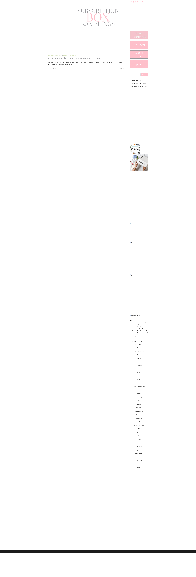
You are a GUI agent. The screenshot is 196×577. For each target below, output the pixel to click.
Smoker (139, 439)
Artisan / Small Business (139, 344)
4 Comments (53, 68)
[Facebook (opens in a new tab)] (133, 2)
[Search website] (146, 2)
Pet (139, 428)
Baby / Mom (139, 347)
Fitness (139, 372)
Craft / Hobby (139, 365)
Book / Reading (139, 355)
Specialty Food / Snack (139, 450)
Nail (139, 421)
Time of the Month (139, 464)
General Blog (67, 55)
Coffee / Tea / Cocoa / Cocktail (139, 362)
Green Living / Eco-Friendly (139, 386)
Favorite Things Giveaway (55, 55)
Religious (139, 435)
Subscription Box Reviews (139, 80)
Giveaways (74, 55)
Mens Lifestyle (139, 414)
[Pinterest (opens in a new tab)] (136, 2)
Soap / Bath (139, 443)
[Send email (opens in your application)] (142, 2)
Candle (139, 358)
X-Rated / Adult (139, 467)
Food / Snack (139, 376)
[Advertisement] (86, 41)
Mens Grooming (139, 411)
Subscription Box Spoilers (139, 83)
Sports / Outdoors (139, 453)
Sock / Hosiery (139, 446)
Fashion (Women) (139, 369)
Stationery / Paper (139, 457)
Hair (139, 390)
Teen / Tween (139, 460)
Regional (139, 432)
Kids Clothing (139, 397)
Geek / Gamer (139, 383)
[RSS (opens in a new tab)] (140, 2)
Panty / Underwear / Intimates (139, 425)
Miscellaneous (139, 418)
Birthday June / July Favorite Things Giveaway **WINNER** (75, 58)
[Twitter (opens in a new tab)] (131, 2)
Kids (139, 400)
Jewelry (139, 393)
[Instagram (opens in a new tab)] (138, 2)
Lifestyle (139, 404)
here (142, 336)
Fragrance (139, 379)
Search (131, 72)
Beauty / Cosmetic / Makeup (139, 351)
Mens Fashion (139, 407)
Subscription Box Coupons (139, 86)
